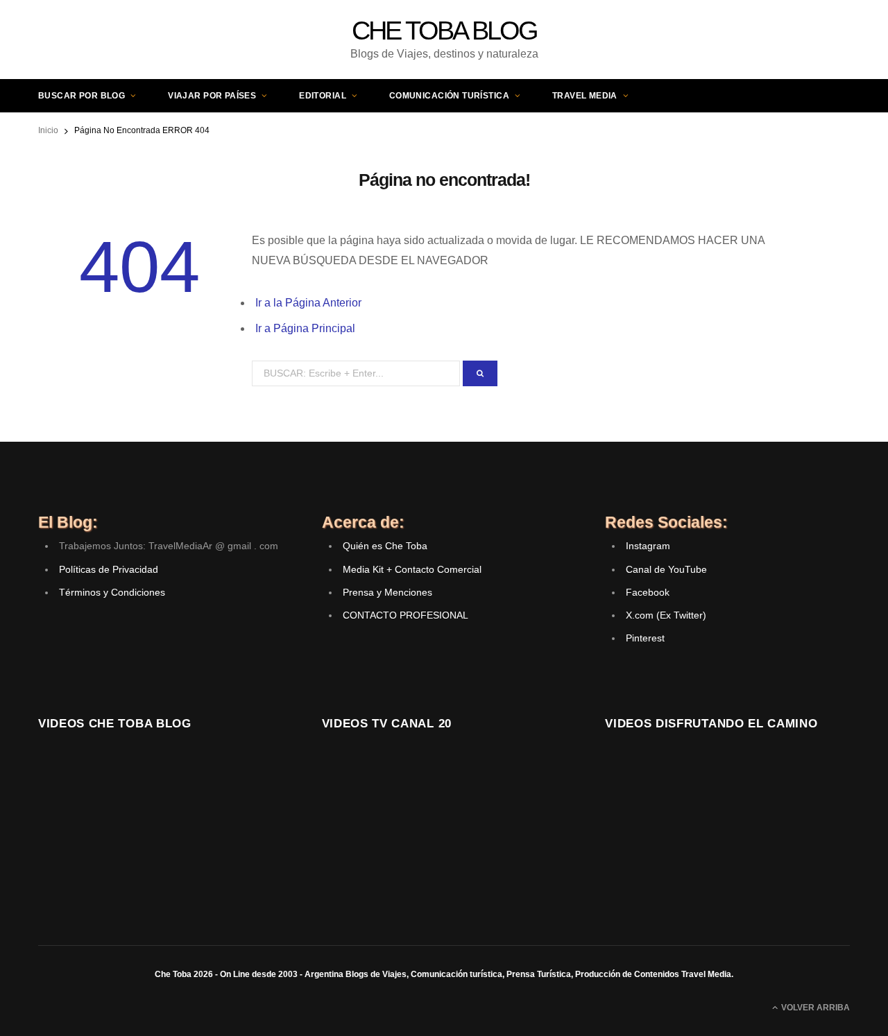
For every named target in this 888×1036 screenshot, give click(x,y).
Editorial (322, 96)
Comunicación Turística (449, 96)
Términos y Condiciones (112, 592)
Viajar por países (212, 96)
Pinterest (645, 638)
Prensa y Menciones (387, 592)
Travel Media (584, 96)
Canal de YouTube (666, 569)
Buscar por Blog (81, 96)
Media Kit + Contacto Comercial (412, 569)
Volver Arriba (814, 1007)
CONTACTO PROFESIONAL (405, 615)
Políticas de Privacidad (108, 569)
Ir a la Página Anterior (308, 303)
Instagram (648, 545)
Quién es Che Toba (385, 545)
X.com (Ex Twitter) (666, 615)
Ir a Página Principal (305, 328)
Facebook (647, 592)
